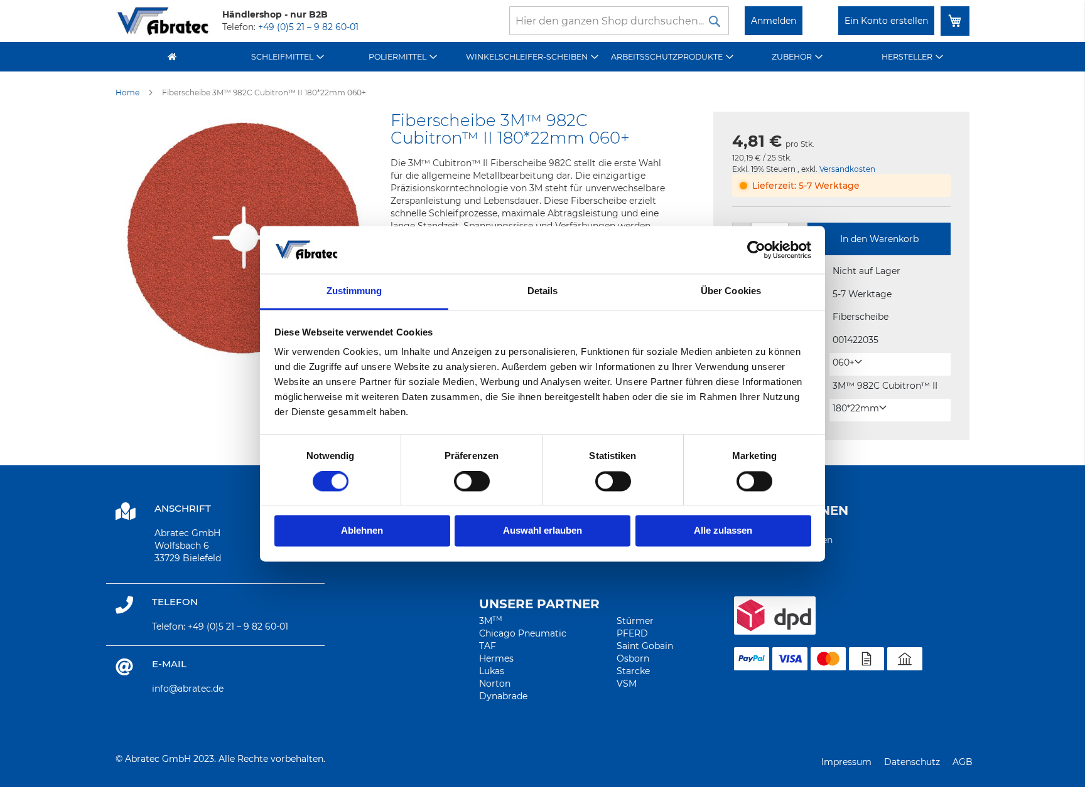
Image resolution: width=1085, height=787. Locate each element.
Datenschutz (912, 762)
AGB (963, 762)
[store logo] (163, 21)
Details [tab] (542, 291)
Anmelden (773, 20)
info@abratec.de (188, 688)
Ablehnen (362, 531)
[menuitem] (287, 56)
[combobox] (619, 20)
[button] (847, 362)
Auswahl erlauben (542, 531)
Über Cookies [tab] (731, 291)
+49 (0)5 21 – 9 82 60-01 (308, 27)
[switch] (472, 482)
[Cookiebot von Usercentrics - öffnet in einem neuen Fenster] (756, 249)
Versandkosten (847, 169)
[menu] (542, 56)
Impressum (846, 762)
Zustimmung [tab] (354, 291)
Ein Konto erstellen (886, 20)
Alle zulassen (723, 531)
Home (127, 92)
